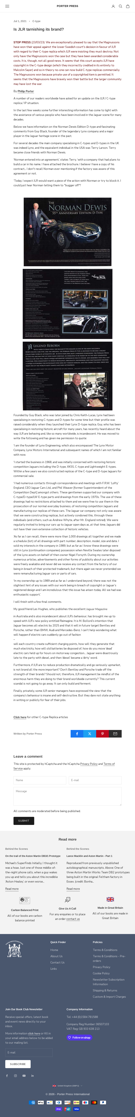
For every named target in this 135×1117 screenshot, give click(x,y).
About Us (56, 956)
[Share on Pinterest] (102, 733)
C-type (36, 21)
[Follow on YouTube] (24, 1075)
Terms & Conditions (105, 950)
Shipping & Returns (105, 990)
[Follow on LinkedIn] (32, 1075)
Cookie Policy (101, 973)
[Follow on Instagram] (15, 1075)
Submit (23, 821)
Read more (12, 889)
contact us (73, 919)
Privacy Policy (89, 764)
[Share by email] (115, 733)
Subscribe (18, 1064)
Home (54, 950)
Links (53, 969)
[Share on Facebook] (77, 733)
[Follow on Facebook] (7, 1075)
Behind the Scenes (16, 848)
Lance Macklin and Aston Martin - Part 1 (89, 856)
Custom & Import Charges (109, 997)
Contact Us (57, 962)
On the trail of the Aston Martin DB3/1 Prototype (32, 856)
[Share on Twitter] (89, 733)
